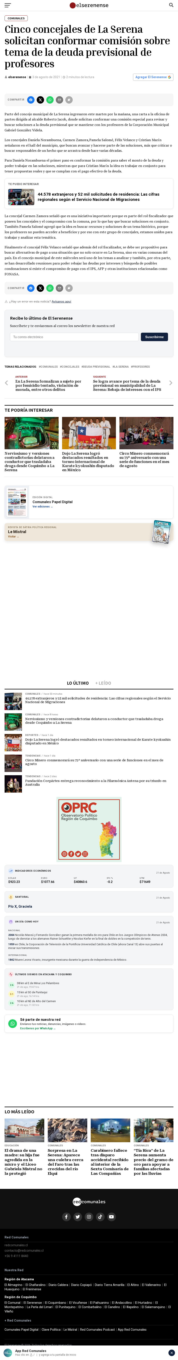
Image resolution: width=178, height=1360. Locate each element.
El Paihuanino (99, 1303)
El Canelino (112, 1307)
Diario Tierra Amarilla (109, 1285)
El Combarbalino (90, 1307)
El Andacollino (122, 1303)
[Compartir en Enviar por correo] (59, 100)
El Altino (133, 1285)
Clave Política (51, 1330)
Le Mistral (70, 1330)
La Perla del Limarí (40, 1307)
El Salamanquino (153, 1307)
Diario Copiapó (81, 1285)
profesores (141, 366)
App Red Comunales (132, 1330)
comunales (49, 366)
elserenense (17, 77)
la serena (121, 366)
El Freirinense (32, 1289)
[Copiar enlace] (69, 100)
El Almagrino (13, 1285)
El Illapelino (131, 1307)
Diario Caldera (58, 1285)
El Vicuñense (78, 1303)
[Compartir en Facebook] (31, 100)
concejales (70, 366)
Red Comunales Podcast (97, 1330)
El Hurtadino (143, 1303)
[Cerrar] (171, 1353)
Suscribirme (154, 337)
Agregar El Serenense (151, 77)
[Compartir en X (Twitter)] (40, 100)
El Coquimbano (55, 1303)
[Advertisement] (89, 575)
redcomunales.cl (16, 1245)
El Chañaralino (36, 1285)
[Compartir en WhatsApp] (50, 100)
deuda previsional (96, 366)
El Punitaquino (66, 1307)
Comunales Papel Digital (21, 1330)
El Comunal (12, 1303)
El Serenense (33, 1303)
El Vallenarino (151, 1285)
